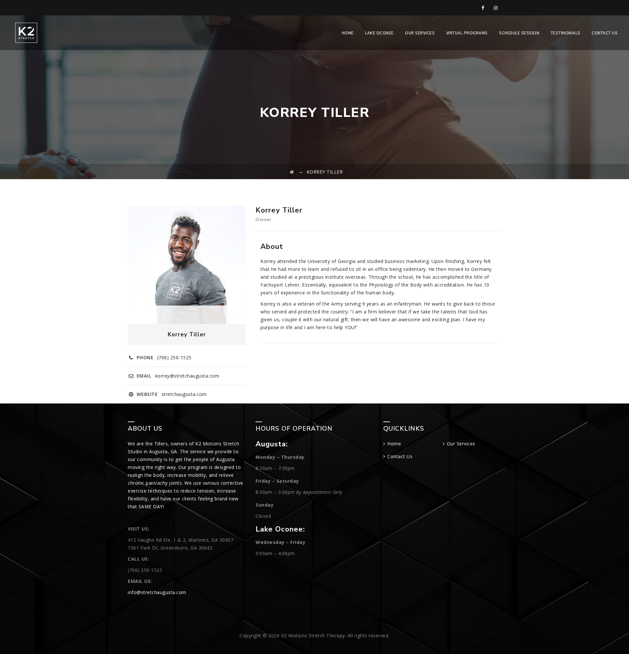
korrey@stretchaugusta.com (187, 376)
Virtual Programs (467, 33)
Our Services (420, 33)
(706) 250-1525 (174, 357)
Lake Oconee (379, 33)
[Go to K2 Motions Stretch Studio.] (292, 172)
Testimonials (566, 33)
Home (348, 33)
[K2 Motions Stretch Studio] (26, 32)
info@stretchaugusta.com (157, 592)
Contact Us (605, 33)
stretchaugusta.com (184, 394)
